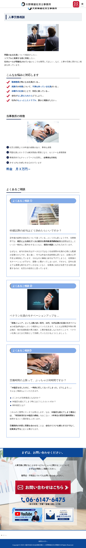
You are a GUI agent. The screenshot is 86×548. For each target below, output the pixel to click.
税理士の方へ (43, 541)
